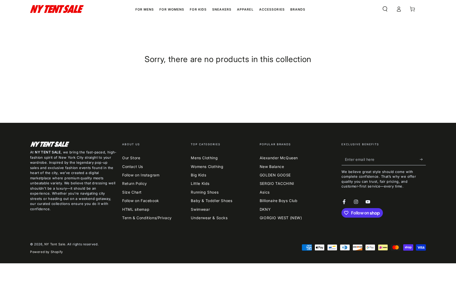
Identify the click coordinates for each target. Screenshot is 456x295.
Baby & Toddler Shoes (211, 200)
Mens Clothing (204, 158)
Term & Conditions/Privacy (147, 218)
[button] (385, 9)
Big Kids (198, 175)
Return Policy (134, 183)
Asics (265, 192)
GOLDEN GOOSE (275, 175)
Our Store (131, 158)
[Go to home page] (57, 9)
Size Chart (132, 192)
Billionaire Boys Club (279, 200)
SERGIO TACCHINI (277, 183)
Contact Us (132, 166)
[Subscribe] (423, 159)
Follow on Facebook (140, 200)
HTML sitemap (135, 209)
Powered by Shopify (46, 252)
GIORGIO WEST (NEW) (281, 218)
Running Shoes (204, 192)
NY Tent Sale (54, 244)
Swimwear (200, 209)
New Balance (272, 166)
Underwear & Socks (209, 218)
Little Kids (200, 183)
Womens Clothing (207, 166)
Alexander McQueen (279, 158)
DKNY (265, 209)
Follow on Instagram (140, 175)
